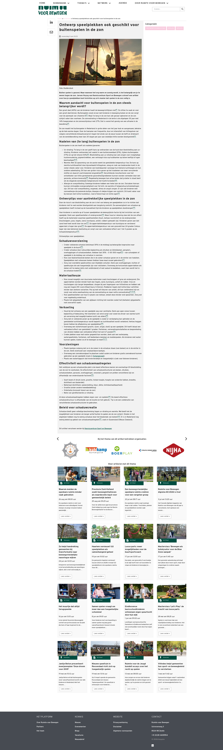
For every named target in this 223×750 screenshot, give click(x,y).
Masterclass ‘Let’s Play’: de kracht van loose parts (171, 608)
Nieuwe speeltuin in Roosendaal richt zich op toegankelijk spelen (103, 667)
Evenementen (80, 727)
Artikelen (67, 19)
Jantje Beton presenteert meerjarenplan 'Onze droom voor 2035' (72, 667)
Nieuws (100, 483)
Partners (40, 727)
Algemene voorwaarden (122, 731)
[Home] (52, 9)
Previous (58, 438)
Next (185, 438)
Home (42, 3)
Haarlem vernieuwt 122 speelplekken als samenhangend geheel (103, 549)
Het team (40, 731)
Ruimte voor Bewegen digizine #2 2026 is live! (169, 490)
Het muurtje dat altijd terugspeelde (69, 608)
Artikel (66, 483)
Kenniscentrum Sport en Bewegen (98, 429)
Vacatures (79, 735)
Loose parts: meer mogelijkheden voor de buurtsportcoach (135, 549)
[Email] (51, 32)
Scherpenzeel (98, 356)
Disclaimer (117, 727)
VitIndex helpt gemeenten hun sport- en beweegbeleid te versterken (171, 667)
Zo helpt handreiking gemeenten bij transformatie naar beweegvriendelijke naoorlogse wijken (68, 552)
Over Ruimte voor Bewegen (47, 722)
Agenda (123, 3)
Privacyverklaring (120, 722)
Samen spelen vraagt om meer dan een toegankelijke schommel (105, 609)
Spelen (171, 28)
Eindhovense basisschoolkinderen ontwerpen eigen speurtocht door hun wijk (138, 610)
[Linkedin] (51, 22)
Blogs (77, 731)
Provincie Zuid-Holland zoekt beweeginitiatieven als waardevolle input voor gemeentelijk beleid (104, 493)
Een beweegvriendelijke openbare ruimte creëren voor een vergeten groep (137, 492)
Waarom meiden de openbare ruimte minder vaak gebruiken (70, 492)
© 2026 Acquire (158, 739)
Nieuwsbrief (79, 739)
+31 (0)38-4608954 (160, 735)
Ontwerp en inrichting (155, 28)
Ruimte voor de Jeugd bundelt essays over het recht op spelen (136, 667)
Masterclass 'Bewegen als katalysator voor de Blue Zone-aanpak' (170, 549)
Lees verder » (65, 516)
